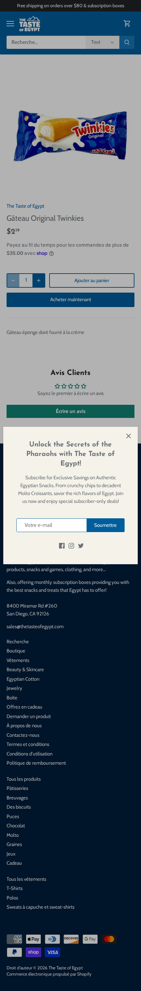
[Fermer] (128, 436)
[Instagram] (71, 545)
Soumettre (105, 525)
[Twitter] (81, 545)
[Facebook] (62, 545)
